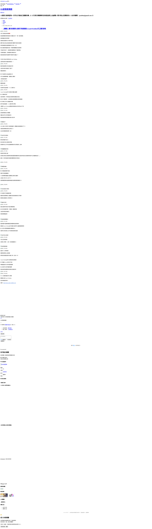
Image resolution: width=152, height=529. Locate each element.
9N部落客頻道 (6, 9)
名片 (4, 23)
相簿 (4, 20)
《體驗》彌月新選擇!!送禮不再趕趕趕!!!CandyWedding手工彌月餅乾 (24, 28)
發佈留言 (2, 341)
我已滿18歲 (3, 526)
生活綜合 (10, 18)
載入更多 (2, 333)
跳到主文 (2, 12)
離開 (7, 526)
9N (1, 318)
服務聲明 (87, 512)
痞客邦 (6, 324)
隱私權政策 (83, 512)
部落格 (4, 22)
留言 (9, 324)
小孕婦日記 (10, 329)
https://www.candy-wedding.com (9, 282)
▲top (1, 331)
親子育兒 (10, 328)
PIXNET (67, 512)
